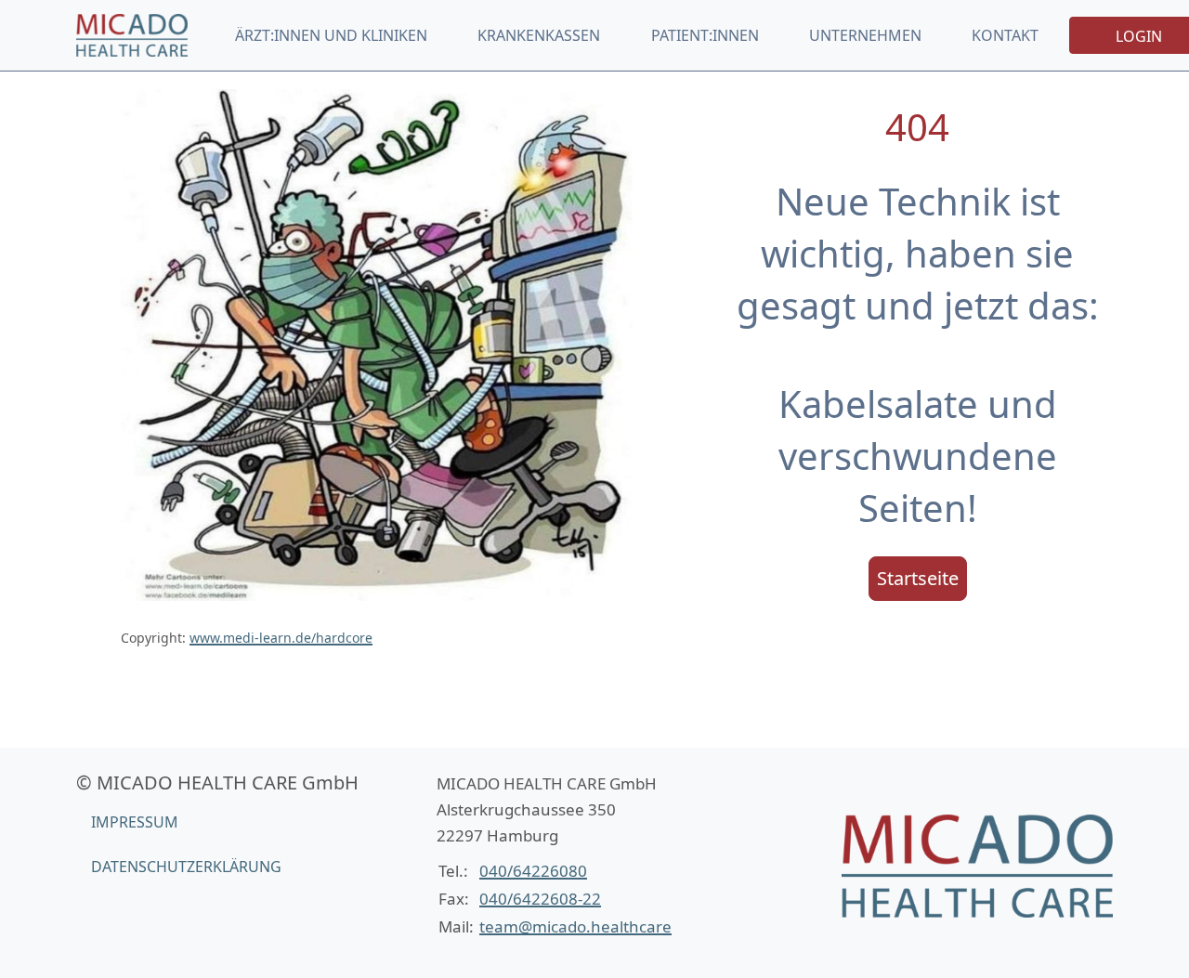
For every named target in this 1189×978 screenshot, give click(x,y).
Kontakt (1005, 35)
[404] (132, 34)
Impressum (134, 822)
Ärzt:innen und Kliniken (331, 35)
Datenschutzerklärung (186, 866)
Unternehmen (865, 35)
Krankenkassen (538, 35)
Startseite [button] (918, 578)
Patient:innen (705, 35)
